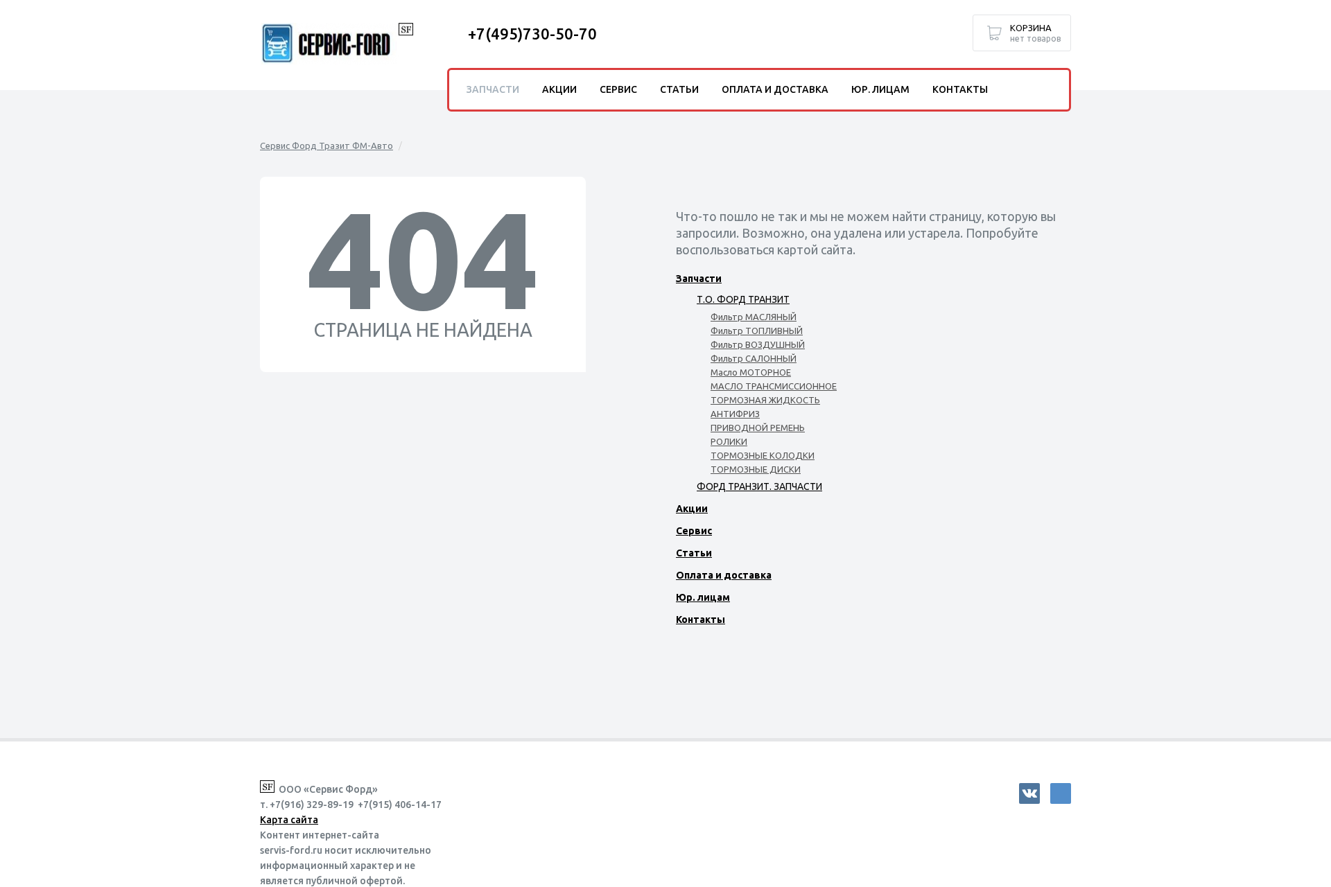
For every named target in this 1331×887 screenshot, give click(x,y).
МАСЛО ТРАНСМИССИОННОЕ (774, 386)
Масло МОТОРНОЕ (751, 372)
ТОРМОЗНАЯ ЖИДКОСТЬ (765, 400)
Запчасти (699, 278)
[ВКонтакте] (1029, 793)
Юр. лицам (703, 597)
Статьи (694, 553)
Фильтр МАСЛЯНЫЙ (754, 317)
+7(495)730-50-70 (532, 33)
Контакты (700, 619)
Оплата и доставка (724, 575)
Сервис (694, 530)
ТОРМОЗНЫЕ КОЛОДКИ (763, 455)
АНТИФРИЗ (735, 414)
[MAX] (1060, 793)
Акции (692, 508)
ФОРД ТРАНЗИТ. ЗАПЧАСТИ (759, 486)
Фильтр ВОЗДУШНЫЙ (758, 344)
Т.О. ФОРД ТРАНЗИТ (743, 299)
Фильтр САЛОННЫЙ (754, 358)
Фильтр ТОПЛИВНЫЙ (757, 330)
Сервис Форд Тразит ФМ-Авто (326, 145)
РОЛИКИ (729, 441)
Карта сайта (289, 819)
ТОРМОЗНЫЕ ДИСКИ (756, 469)
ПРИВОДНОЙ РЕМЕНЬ (758, 427)
